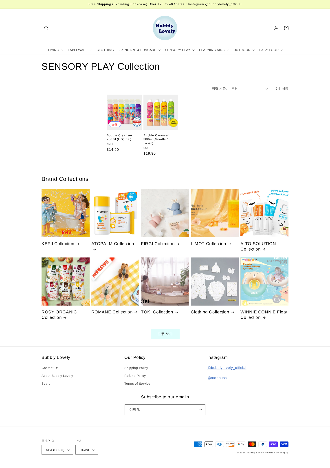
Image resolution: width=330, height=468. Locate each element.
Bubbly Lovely (255, 452)
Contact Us (50, 368)
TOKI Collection (157, 312)
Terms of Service (137, 383)
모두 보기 (165, 334)
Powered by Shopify (276, 452)
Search (47, 383)
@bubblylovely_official (226, 368)
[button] (46, 28)
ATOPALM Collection (112, 243)
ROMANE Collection (112, 312)
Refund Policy (135, 375)
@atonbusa (217, 378)
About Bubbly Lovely (57, 375)
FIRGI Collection (158, 243)
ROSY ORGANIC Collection (59, 315)
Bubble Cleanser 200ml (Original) (119, 137)
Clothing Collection (210, 312)
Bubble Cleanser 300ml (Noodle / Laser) (156, 139)
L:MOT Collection (208, 243)
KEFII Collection (58, 243)
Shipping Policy (136, 368)
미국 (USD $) (55, 450)
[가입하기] (200, 409)
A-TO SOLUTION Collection (258, 246)
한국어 (84, 450)
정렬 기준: (219, 88)
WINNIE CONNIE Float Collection (263, 315)
